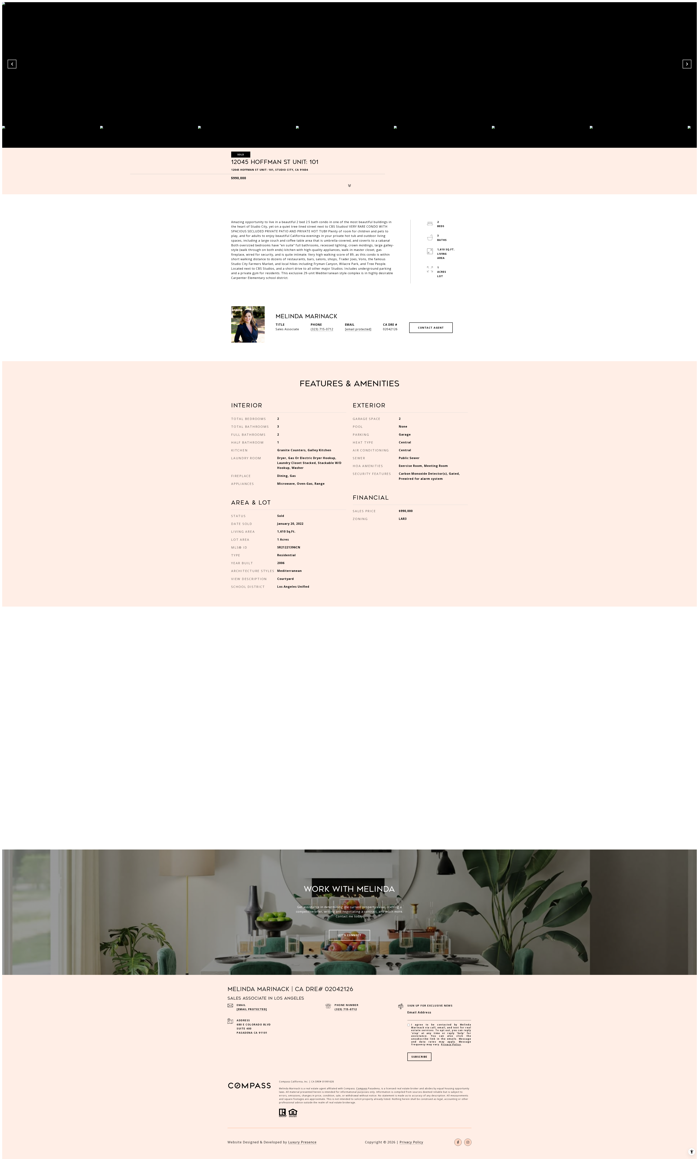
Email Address (419, 1012)
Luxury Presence (302, 1142)
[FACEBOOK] (458, 1142)
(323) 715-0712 (322, 329)
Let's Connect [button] (350, 935)
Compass (361, 1088)
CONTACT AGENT (431, 327)
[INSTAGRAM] (467, 1142)
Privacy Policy (451, 1044)
